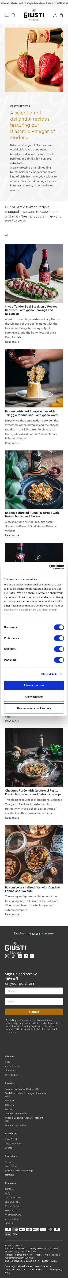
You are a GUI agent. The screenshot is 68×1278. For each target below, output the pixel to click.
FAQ (7, 1193)
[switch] (59, 638)
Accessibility (11, 1219)
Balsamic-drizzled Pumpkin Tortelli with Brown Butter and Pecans (32, 514)
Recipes (9, 1162)
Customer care (12, 1197)
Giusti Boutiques (13, 1143)
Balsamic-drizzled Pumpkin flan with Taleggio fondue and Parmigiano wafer (31, 413)
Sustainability (12, 1075)
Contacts (9, 1189)
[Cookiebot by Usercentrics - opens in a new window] (49, 566)
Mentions (9, 1175)
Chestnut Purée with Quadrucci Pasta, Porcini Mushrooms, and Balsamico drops (33, 792)
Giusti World (11, 1166)
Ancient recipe (12, 1066)
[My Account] (53, 15)
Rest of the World (43, 1266)
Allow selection (34, 696)
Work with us (12, 1210)
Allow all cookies (34, 685)
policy (13, 1032)
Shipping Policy (13, 1202)
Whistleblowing (13, 1215)
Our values (10, 1070)
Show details (49, 674)
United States (25, 1266)
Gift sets (9, 1105)
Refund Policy (12, 1206)
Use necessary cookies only (34, 708)
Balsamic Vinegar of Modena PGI (22, 1089)
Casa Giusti (11, 1139)
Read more (12, 341)
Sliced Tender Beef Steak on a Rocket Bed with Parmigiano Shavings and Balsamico (31, 310)
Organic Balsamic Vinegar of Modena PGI (24, 1119)
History (9, 1062)
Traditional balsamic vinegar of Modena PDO (25, 1095)
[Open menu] (4, 15)
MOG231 (9, 1223)
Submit (34, 1012)
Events (8, 1148)
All (6, 234)
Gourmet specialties (15, 1125)
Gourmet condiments (16, 1113)
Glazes (8, 1109)
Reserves (9, 1100)
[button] (13, 15)
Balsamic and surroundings (19, 1171)
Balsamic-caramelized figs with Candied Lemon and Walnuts (32, 889)
